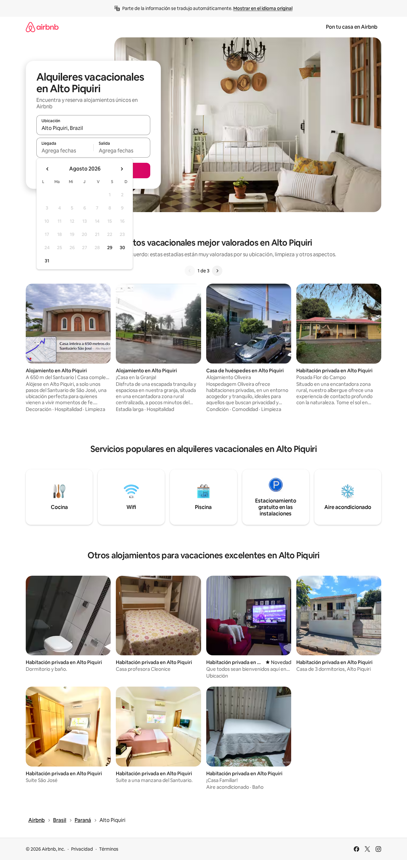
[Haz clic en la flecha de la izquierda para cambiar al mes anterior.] (48, 169)
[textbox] (65, 150)
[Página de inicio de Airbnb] (42, 27)
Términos (108, 849)
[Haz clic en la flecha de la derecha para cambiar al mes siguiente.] (122, 169)
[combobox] (93, 128)
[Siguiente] (217, 271)
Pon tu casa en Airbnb (351, 27)
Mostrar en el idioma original (262, 8)
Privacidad (82, 849)
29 (109, 247)
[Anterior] (190, 271)
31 (47, 261)
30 (122, 247)
